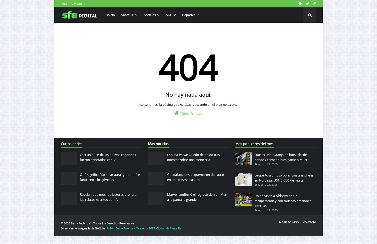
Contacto (77, 3)
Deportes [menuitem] (188, 15)
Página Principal (191, 113)
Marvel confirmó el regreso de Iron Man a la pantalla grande (197, 197)
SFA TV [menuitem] (171, 15)
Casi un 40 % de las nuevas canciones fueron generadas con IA (108, 157)
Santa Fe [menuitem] (127, 15)
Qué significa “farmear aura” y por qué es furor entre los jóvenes (110, 177)
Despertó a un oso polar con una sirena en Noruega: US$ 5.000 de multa (284, 177)
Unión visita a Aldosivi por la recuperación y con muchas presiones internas (282, 201)
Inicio (64, 3)
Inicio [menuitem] (111, 15)
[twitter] (307, 3)
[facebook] (300, 3)
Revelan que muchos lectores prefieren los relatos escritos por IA (109, 197)
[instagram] (314, 3)
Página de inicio (289, 222)
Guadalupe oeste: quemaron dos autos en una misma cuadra (196, 177)
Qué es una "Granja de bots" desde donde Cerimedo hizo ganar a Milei (280, 157)
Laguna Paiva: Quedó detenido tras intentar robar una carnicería (193, 157)
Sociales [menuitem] (150, 15)
